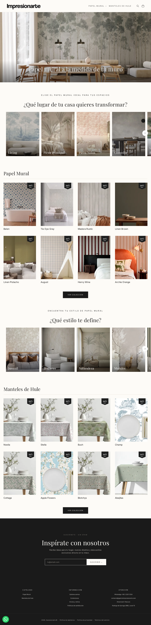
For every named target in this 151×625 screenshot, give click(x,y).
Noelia (7, 444)
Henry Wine (84, 282)
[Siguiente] (145, 133)
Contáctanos (74, 598)
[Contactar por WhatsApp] (5, 619)
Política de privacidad (84, 620)
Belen (6, 229)
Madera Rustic (85, 229)
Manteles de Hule (22, 389)
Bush (80, 444)
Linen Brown (121, 229)
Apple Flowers (48, 498)
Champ (118, 444)
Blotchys (82, 498)
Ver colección (75, 295)
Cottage (8, 498)
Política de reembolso (67, 620)
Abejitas (119, 498)
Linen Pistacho (11, 282)
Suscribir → (96, 562)
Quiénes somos (74, 594)
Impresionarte (51, 620)
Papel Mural (16, 173)
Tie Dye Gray (47, 229)
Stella (43, 444)
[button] (97, 6)
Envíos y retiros (74, 602)
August (44, 282)
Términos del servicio (102, 620)
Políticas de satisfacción (75, 605)
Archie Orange (122, 282)
